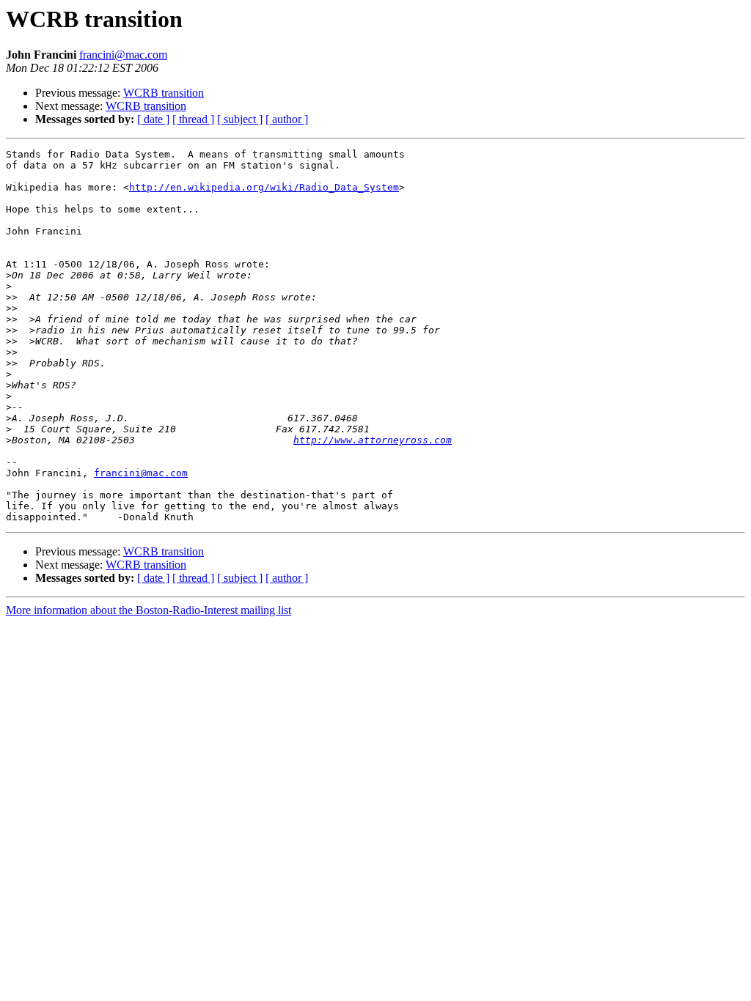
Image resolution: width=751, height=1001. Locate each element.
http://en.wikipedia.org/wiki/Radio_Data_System (264, 187)
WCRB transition (163, 92)
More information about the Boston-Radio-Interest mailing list (148, 610)
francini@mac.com (123, 54)
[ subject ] (240, 119)
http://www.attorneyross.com (372, 440)
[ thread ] (193, 119)
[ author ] (286, 119)
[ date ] (153, 119)
